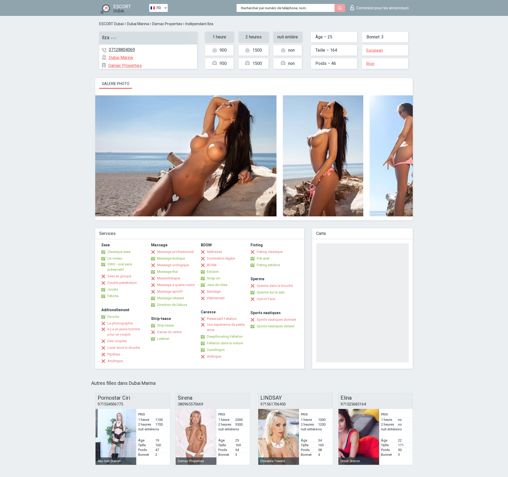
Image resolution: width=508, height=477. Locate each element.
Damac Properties (167, 24)
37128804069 (122, 49)
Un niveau (114, 258)
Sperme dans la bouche (275, 286)
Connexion (382, 8)
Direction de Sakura (172, 305)
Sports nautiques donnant (276, 320)
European (374, 50)
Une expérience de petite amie (226, 327)
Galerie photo (115, 84)
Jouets (112, 289)
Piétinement (216, 298)
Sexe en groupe (119, 276)
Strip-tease (165, 325)
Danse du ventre (169, 332)
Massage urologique (173, 265)
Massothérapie (168, 278)
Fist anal (263, 258)
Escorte (113, 317)
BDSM (211, 265)
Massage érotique (171, 258)
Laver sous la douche (123, 348)
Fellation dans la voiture (225, 343)
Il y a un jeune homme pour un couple (123, 331)
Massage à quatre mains (176, 285)
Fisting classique (270, 252)
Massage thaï (167, 272)
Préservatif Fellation (222, 319)
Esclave (213, 272)
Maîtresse (214, 252)
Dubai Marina (138, 24)
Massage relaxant (170, 298)
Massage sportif (170, 291)
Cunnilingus (216, 350)
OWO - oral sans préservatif (119, 266)
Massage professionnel (175, 252)
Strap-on (213, 278)
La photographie (120, 323)
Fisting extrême (268, 265)
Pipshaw (113, 354)
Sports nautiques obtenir (275, 326)
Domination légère (221, 258)
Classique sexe (118, 252)
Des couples (117, 341)
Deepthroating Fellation (225, 336)
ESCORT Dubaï (111, 24)
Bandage (214, 291)
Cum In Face (266, 299)
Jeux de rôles (217, 285)
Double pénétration (122, 283)
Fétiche (113, 296)
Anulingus (115, 361)
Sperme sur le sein (271, 292)
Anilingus (214, 356)
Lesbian (163, 339)
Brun (370, 63)
